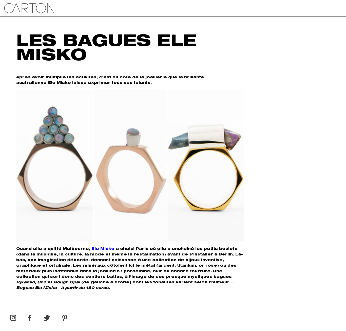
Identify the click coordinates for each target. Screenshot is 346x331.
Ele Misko (102, 249)
